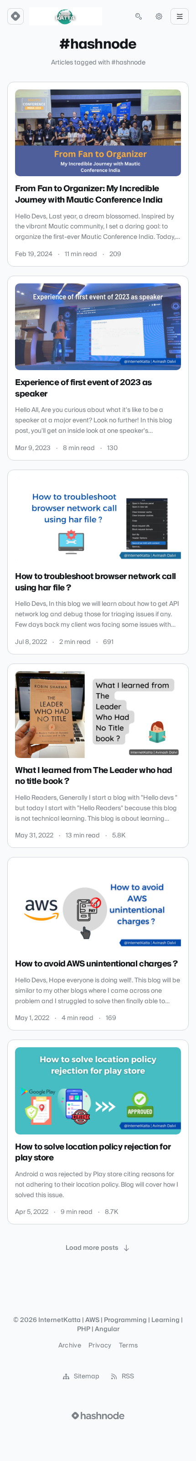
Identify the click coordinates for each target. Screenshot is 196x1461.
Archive (69, 1345)
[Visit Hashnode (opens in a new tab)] (98, 1416)
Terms (128, 1345)
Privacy (99, 1345)
